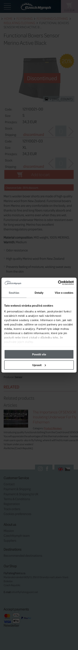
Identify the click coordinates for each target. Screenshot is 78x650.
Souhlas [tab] (14, 292)
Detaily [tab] (39, 292)
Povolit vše (39, 354)
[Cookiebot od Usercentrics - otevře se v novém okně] (58, 282)
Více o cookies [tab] (64, 292)
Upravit (37, 364)
